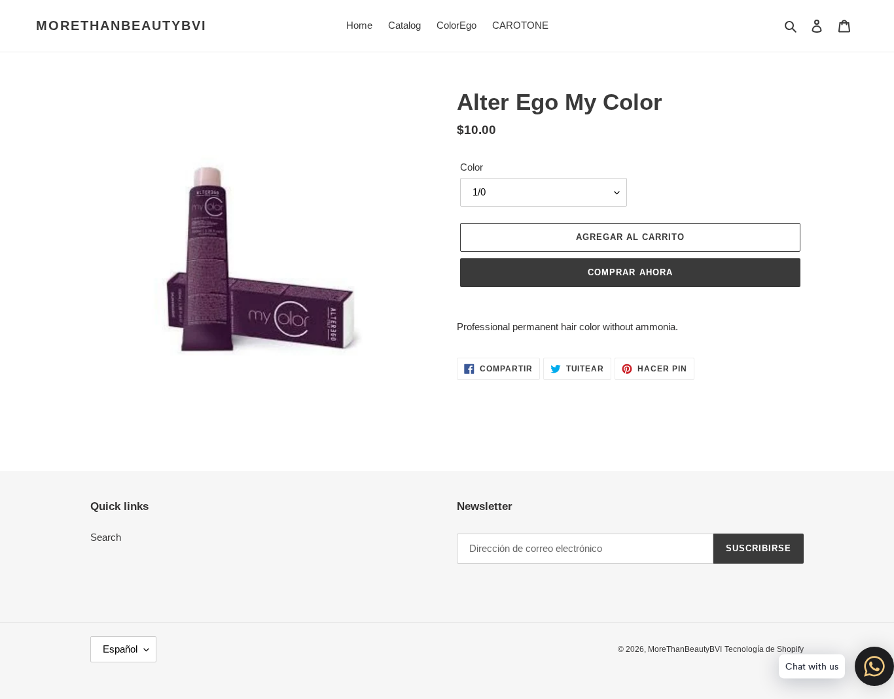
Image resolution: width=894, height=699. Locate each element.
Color (471, 167)
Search (105, 537)
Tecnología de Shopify (764, 649)
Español (120, 649)
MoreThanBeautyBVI (121, 25)
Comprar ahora (630, 272)
